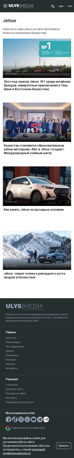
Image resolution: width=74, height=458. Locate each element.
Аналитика (12, 355)
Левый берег (13, 342)
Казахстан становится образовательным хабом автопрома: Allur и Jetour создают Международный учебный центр (34, 149)
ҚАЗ (61, 6)
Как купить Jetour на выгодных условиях (34, 209)
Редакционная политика (20, 402)
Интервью (12, 368)
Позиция (11, 359)
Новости (11, 337)
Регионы (10, 364)
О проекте (11, 384)
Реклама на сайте (16, 393)
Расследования (15, 346)
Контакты (11, 397)
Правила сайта (14, 389)
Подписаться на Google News (28, 427)
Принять (63, 445)
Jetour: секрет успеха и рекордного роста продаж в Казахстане (34, 275)
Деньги (10, 350)
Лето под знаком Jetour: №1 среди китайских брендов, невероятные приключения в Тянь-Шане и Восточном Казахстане (37, 85)
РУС (70, 6)
